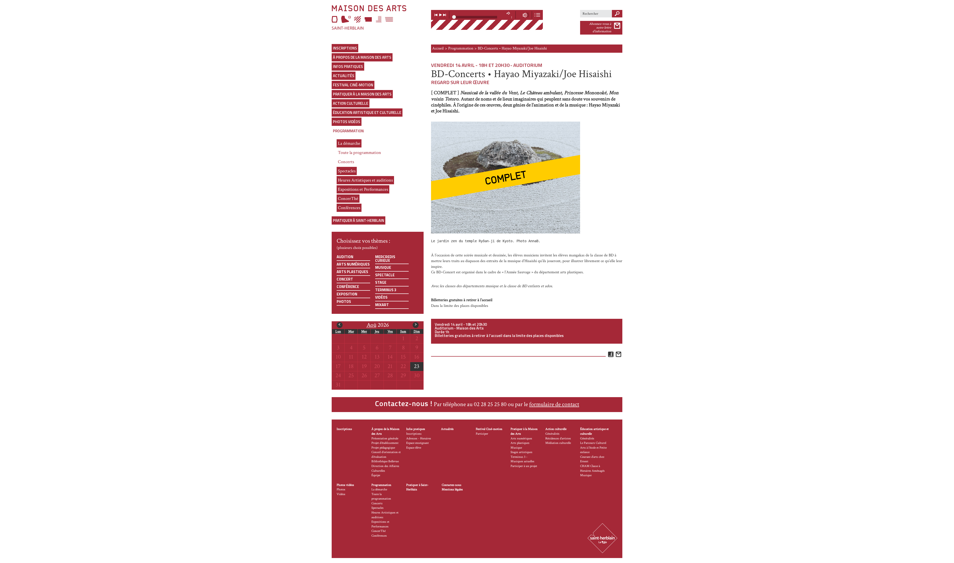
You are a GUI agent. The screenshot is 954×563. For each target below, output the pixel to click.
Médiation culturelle (558, 443)
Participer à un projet (524, 466)
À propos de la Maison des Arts (362, 57)
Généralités (552, 434)
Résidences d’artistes (558, 438)
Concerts (346, 162)
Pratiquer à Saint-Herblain (358, 220)
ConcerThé (348, 198)
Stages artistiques (521, 452)
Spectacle (385, 275)
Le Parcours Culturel (593, 443)
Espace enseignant (417, 443)
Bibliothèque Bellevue (385, 461)
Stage (380, 282)
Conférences (349, 208)
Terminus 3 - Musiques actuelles (522, 459)
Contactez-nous (451, 485)
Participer (482, 434)
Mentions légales (452, 489)
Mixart (382, 305)
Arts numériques (353, 264)
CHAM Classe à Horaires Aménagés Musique (592, 470)
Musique (383, 267)
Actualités (343, 76)
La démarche (349, 143)
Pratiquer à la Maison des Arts (362, 94)
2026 (378, 325)
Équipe (375, 475)
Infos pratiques (348, 66)
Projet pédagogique (383, 448)
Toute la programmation (359, 152)
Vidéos (381, 297)
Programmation (348, 131)
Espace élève (413, 448)
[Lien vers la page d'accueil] (378, 17)
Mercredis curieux (385, 258)
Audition (345, 257)
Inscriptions (345, 48)
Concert (345, 279)
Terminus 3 (385, 290)
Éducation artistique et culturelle (367, 112)
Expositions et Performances (363, 189)
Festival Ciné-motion (353, 85)
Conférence (348, 286)
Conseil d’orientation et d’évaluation (386, 454)
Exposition (347, 294)
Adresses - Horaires (418, 438)
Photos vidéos (346, 122)
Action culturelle (350, 103)
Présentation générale (384, 438)
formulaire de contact (554, 404)
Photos (344, 301)
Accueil (438, 48)
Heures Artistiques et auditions (365, 180)
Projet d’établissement (384, 443)
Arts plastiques (352, 272)
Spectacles (347, 171)
